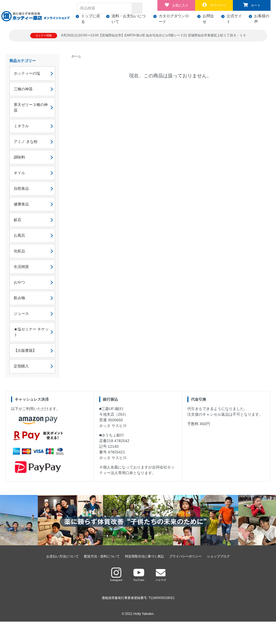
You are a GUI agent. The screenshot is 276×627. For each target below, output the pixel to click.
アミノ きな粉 (27, 141)
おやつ (19, 282)
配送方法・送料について (102, 556)
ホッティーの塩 (27, 73)
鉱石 (17, 220)
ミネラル (21, 126)
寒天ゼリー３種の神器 (31, 107)
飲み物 (19, 298)
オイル (19, 173)
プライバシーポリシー (185, 556)
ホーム (76, 56)
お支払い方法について (62, 556)
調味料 (19, 157)
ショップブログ (218, 556)
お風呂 (19, 235)
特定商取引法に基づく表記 (144, 556)
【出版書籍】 (25, 350)
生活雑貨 (21, 266)
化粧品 (19, 251)
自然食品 (21, 188)
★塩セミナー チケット (31, 332)
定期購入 (21, 366)
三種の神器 (23, 89)
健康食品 (21, 204)
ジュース (21, 313)
